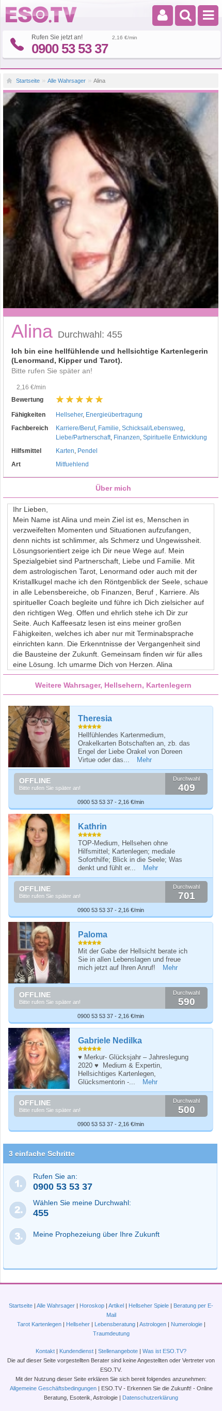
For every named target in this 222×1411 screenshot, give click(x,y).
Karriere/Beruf (75, 428)
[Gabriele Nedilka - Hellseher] (39, 1058)
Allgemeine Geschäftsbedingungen (53, 1388)
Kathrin (92, 826)
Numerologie (186, 1324)
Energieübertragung (114, 414)
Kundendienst (76, 1351)
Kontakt (45, 1351)
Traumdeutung (111, 1333)
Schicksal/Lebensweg (152, 428)
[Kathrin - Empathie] (39, 844)
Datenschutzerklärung (150, 1397)
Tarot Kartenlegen (39, 1324)
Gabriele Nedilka (110, 1040)
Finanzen (127, 437)
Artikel (116, 1305)
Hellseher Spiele (149, 1305)
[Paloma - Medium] (39, 952)
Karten (65, 450)
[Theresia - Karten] (39, 736)
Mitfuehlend (72, 464)
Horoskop (92, 1305)
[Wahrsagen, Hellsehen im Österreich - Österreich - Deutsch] (41, 20)
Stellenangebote (118, 1351)
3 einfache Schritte (42, 1153)
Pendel (87, 450)
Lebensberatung (114, 1324)
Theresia (95, 718)
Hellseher (69, 414)
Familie (108, 428)
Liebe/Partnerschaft (83, 437)
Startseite (28, 81)
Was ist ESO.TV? (164, 1351)
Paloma (92, 934)
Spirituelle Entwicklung (175, 437)
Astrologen (152, 1324)
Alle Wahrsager (66, 81)
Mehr (144, 760)
